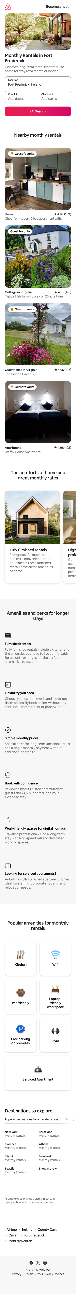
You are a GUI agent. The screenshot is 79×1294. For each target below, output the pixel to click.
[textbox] (21, 98)
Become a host (57, 6)
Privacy (16, 1274)
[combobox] (38, 84)
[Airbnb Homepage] (8, 6)
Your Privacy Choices (50, 1274)
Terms (29, 1274)
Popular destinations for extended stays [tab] (31, 1119)
